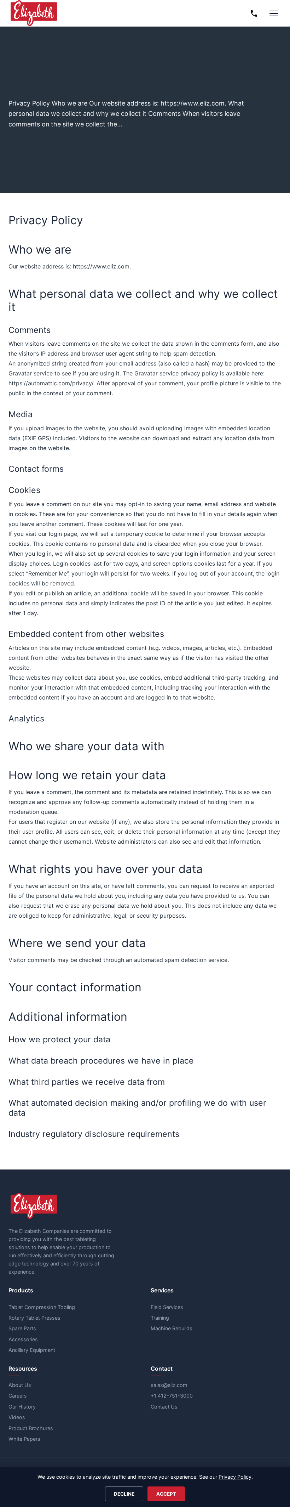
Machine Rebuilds (171, 1328)
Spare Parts (22, 1328)
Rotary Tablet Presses (34, 1318)
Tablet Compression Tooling (41, 1307)
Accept (166, 1494)
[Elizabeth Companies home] (33, 13)
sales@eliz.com (169, 1385)
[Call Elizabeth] (254, 13)
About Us (19, 1385)
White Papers (24, 1439)
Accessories (23, 1339)
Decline (124, 1494)
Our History (22, 1407)
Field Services (167, 1307)
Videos (16, 1417)
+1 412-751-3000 (172, 1396)
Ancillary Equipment (31, 1350)
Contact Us (164, 1407)
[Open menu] (274, 13)
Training (160, 1318)
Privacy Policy (235, 1477)
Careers (17, 1396)
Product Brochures (30, 1428)
